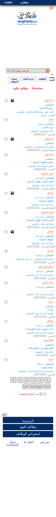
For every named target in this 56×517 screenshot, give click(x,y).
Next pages (36, 386)
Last (25, 386)
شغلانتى (24, 2)
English (8, 2)
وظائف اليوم (28, 426)
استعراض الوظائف (28, 434)
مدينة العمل (28, 79)
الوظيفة (41, 79)
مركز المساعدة (13, 443)
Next (47, 386)
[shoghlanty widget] (4, 415)
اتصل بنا (28, 442)
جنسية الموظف (13, 80)
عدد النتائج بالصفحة (29, 394)
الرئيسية (28, 421)
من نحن (44, 442)
